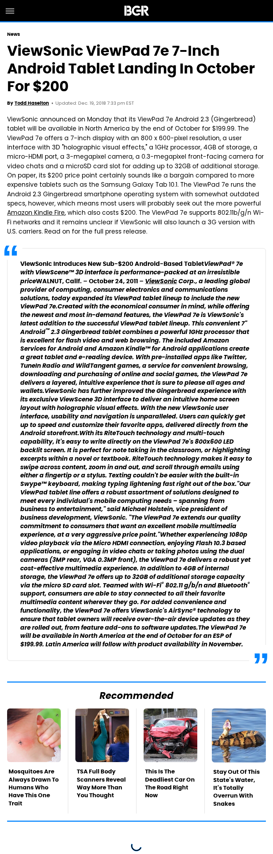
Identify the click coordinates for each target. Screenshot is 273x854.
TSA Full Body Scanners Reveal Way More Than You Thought (101, 783)
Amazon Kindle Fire (36, 213)
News (13, 34)
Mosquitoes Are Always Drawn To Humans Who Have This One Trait (34, 787)
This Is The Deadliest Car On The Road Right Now (170, 783)
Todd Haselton (32, 103)
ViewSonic (161, 282)
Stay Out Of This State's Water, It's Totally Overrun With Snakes (236, 788)
